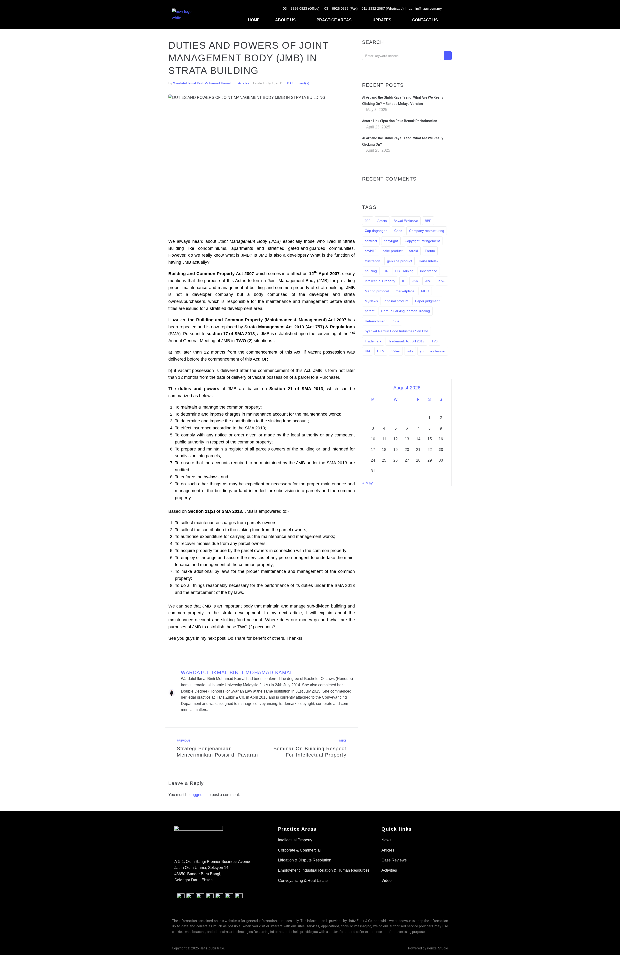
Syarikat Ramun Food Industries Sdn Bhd (396, 331)
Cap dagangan (376, 231)
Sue (396, 321)
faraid (413, 251)
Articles (243, 83)
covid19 (371, 251)
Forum (430, 251)
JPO (428, 281)
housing (371, 271)
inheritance (428, 271)
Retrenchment (376, 321)
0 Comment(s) (298, 83)
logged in (199, 795)
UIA (367, 351)
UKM (381, 351)
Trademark (373, 341)
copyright (391, 241)
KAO (441, 281)
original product (396, 301)
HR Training (404, 271)
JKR (415, 281)
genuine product (399, 261)
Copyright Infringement (422, 241)
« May (367, 483)
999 (368, 221)
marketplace (404, 291)
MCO (425, 291)
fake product (393, 251)
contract (371, 241)
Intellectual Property (380, 281)
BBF (428, 221)
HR (386, 271)
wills (410, 351)
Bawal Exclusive (406, 221)
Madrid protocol (377, 291)
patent (369, 311)
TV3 (434, 341)
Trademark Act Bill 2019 (406, 341)
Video (395, 351)
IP (403, 281)
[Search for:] (401, 56)
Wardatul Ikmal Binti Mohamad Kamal (202, 83)
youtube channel (432, 351)
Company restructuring (426, 231)
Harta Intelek (428, 261)
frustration (372, 261)
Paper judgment (427, 301)
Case (398, 231)
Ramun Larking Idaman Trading (405, 311)
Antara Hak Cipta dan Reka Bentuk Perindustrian (399, 121)
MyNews (371, 301)
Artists (382, 221)
